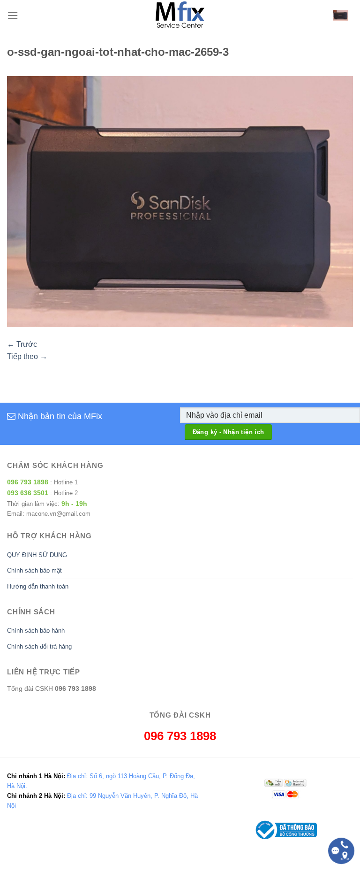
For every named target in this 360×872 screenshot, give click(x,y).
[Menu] (12, 15)
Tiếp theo (27, 356)
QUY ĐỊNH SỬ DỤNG (37, 554)
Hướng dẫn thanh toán (37, 586)
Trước (22, 344)
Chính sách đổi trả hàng (39, 646)
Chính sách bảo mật (34, 570)
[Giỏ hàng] (340, 15)
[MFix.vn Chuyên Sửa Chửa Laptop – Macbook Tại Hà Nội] (180, 15)
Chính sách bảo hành (36, 630)
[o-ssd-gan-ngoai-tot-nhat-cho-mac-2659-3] (180, 201)
